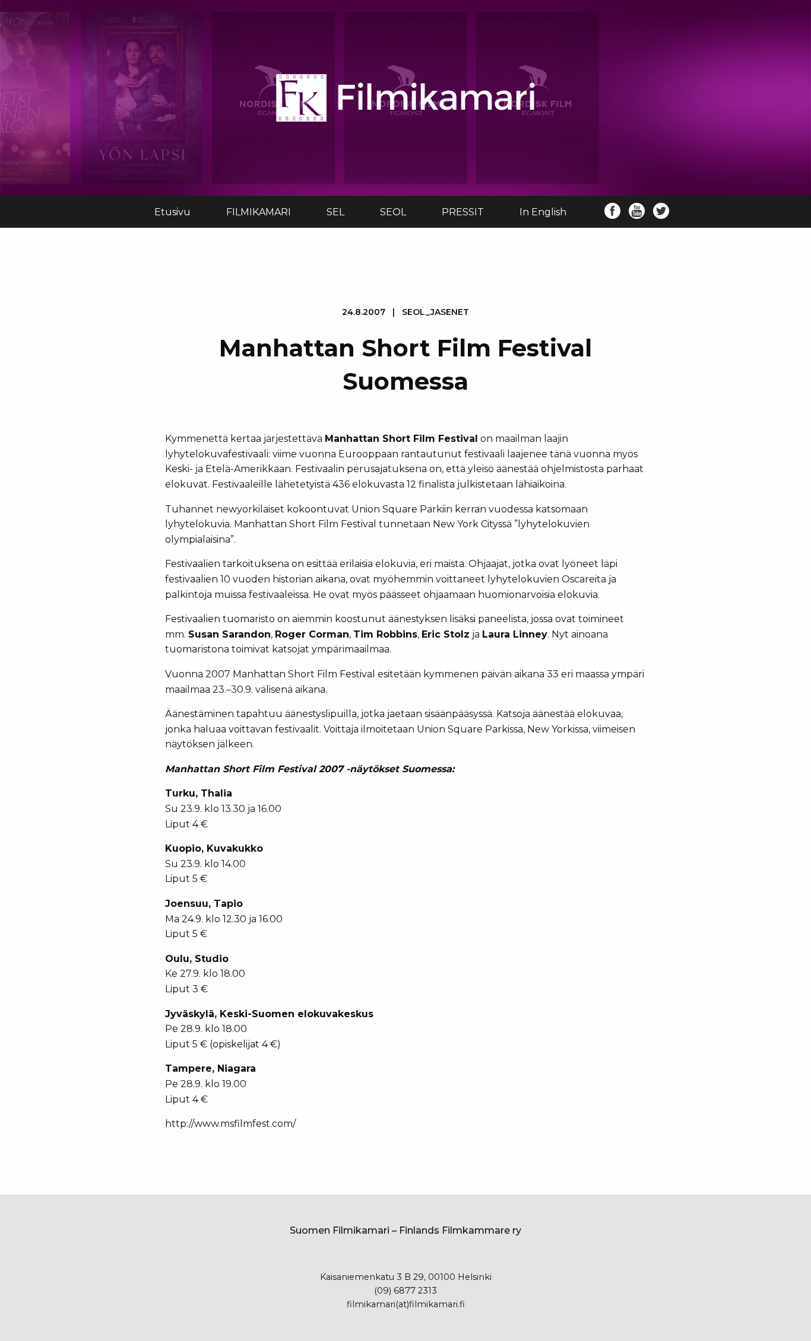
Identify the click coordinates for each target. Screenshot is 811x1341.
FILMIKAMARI (258, 212)
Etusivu (172, 212)
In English (542, 212)
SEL (335, 212)
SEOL (393, 212)
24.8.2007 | (405, 312)
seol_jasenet (435, 312)
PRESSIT (463, 212)
